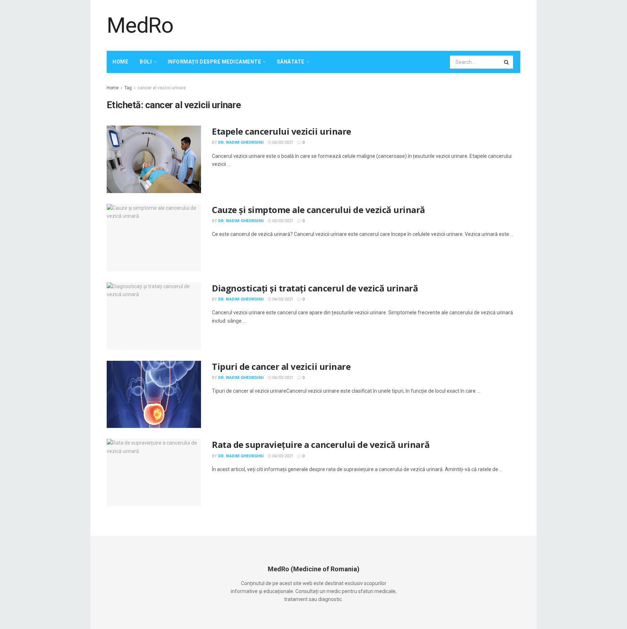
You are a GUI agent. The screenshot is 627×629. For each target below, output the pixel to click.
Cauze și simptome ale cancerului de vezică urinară (318, 210)
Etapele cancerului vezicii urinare (281, 131)
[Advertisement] (388, 24)
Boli (146, 62)
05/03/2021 (282, 142)
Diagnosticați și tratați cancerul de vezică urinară (315, 288)
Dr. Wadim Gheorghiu (241, 142)
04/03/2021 (282, 299)
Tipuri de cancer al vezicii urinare (281, 366)
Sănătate (290, 62)
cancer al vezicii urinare (162, 87)
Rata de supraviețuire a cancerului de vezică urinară (321, 444)
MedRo (140, 25)
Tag (128, 87)
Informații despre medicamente (214, 62)
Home (120, 62)
